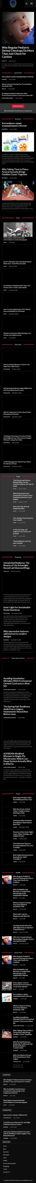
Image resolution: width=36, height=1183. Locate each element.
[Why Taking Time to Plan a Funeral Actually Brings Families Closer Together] (18, 190)
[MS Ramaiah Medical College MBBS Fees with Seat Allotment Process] (18, 380)
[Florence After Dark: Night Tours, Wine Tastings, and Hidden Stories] (7, 835)
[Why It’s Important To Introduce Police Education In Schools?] (18, 404)
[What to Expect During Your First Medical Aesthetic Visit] (7, 906)
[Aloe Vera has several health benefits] (7, 510)
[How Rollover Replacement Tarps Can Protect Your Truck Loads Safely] (18, 277)
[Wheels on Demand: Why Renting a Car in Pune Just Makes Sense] (18, 325)
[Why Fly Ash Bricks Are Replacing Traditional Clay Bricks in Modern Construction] (7, 1045)
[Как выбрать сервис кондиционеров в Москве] (18, 142)
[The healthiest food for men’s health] (7, 544)
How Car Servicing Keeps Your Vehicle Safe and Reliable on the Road (16, 310)
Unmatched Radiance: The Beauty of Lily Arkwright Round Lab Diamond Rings (16, 565)
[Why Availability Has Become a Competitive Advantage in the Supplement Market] (7, 893)
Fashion (6, 571)
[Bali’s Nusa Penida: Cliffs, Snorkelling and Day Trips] (7, 801)
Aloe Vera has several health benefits (21, 507)
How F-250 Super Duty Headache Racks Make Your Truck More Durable (17, 262)
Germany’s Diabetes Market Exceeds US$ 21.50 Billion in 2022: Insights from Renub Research (17, 1133)
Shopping (6, 613)
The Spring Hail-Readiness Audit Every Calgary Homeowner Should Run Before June (16, 710)
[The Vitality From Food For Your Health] (7, 521)
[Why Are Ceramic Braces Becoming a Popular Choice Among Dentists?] (7, 940)
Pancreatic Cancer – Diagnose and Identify (21, 915)
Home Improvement (7, 98)
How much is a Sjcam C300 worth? (15, 1115)
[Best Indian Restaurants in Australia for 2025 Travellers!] (7, 858)
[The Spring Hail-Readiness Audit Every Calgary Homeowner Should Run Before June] (18, 729)
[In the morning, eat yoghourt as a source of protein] (7, 533)
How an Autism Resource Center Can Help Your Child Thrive (16, 365)
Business (4, 79)
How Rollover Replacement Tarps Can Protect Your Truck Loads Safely (16, 286)
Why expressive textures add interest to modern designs (16, 634)
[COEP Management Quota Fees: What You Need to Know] (18, 453)
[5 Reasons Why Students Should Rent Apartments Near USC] (7, 824)
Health (4, 61)
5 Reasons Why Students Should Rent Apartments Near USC (22, 822)
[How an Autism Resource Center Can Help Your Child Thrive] (18, 356)
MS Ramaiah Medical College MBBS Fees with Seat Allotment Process (17, 389)
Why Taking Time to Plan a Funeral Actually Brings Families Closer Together (15, 172)
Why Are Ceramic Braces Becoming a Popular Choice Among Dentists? (23, 939)
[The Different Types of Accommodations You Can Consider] (7, 847)
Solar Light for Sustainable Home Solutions (16, 608)
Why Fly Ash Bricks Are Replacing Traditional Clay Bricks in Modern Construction (23, 1045)
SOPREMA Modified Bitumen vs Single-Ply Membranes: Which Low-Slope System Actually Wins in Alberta (17, 758)
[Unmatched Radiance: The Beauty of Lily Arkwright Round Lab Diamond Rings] (18, 583)
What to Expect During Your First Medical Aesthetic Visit (22, 905)
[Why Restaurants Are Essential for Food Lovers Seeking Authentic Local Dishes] (7, 496)
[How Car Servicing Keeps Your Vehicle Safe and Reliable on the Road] (18, 301)
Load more (17, 1066)
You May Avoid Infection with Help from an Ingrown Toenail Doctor (23, 927)
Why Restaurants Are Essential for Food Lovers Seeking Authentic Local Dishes (22, 496)
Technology (17, 1061)
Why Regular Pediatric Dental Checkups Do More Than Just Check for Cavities (18, 52)
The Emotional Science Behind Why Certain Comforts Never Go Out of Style (23, 483)
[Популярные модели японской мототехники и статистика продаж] (18, 229)
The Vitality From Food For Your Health (23, 519)
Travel (15, 802)
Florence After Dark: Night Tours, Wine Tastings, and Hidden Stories (23, 834)
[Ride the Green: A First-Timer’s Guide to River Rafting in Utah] (7, 812)
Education (6, 369)
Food (14, 488)
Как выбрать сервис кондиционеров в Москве (18, 77)
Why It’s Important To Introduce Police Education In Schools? (17, 413)
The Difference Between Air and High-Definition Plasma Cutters (16, 1123)
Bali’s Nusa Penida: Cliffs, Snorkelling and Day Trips (22, 798)
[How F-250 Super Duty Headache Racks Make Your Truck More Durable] (18, 253)
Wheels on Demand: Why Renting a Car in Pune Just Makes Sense (17, 334)
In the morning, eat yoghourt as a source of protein (22, 532)
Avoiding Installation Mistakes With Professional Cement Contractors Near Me (17, 94)
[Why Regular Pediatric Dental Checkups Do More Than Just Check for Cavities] (18, 28)
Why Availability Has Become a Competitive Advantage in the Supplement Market (21, 892)
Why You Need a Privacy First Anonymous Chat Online (22, 1057)
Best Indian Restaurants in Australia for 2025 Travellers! (23, 857)
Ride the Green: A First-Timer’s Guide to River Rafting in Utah (22, 811)
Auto (5, 242)
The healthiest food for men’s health (22, 542)
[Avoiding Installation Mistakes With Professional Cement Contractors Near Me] (18, 670)
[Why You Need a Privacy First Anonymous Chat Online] (7, 1058)
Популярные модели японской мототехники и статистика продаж (15, 239)
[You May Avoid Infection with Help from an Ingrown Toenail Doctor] (7, 929)
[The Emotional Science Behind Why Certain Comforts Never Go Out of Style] (7, 483)
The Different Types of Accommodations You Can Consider (23, 845)
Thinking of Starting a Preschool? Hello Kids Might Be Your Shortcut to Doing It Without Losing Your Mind (17, 438)
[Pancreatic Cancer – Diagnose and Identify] (7, 917)
